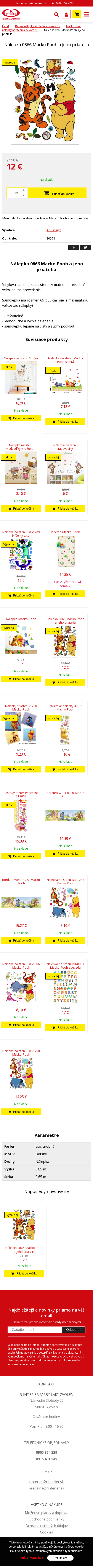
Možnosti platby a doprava (46, 1512)
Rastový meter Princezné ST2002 (20, 794)
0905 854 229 (64, 3)
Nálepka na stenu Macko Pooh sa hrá (65, 360)
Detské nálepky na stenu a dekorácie (37, 26)
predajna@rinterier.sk (46, 1488)
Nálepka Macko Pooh (21, 619)
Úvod (5, 26)
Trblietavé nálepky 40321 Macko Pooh (65, 707)
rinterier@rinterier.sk (34, 3)
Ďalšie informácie (31, 1557)
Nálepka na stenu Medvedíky (65, 447)
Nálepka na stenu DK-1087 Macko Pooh (65, 881)
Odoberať (73, 1329)
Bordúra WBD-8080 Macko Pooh (65, 794)
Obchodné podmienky (46, 1519)
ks (16, 193)
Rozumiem (60, 1557)
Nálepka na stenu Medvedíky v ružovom (21, 447)
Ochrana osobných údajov (47, 1525)
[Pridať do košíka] (21, 418)
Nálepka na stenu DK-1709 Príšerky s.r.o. (21, 534)
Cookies (46, 1532)
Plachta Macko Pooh (65, 532)
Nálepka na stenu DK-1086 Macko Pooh (21, 966)
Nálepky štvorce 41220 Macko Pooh (21, 707)
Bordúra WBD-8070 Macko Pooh (21, 881)
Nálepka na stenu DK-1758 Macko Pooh (21, 1052)
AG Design (53, 230)
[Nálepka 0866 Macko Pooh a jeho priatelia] (46, 101)
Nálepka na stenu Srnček (21, 358)
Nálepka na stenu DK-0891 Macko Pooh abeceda (65, 966)
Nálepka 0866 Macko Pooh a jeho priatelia (65, 620)
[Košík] (76, 14)
